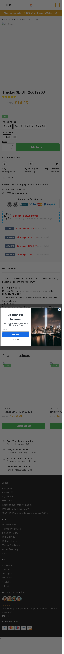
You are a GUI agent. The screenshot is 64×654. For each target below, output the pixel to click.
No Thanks (15, 340)
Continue (15, 334)
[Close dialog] (59, 309)
